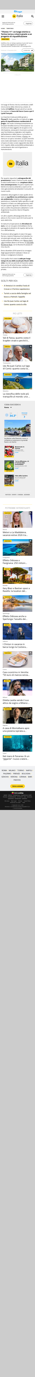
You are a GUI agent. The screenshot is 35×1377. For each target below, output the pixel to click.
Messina (5, 391)
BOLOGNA (26, 773)
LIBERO (5, 795)
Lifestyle (7, 346)
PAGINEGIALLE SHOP (26, 795)
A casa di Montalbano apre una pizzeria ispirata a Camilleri (16, 731)
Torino (14, 39)
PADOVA (17, 780)
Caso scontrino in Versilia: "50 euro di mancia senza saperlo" (16, 675)
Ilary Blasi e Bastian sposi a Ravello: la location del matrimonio (16, 591)
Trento (5, 335)
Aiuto (23, 802)
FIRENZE (16, 773)
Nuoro (5, 529)
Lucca (5, 669)
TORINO (20, 770)
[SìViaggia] (18, 11)
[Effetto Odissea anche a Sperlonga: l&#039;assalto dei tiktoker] (17, 603)
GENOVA (5, 777)
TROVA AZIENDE (17, 786)
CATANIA (22, 777)
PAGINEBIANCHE (12, 796)
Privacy (20, 801)
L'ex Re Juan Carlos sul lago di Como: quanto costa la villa (16, 368)
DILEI (25, 796)
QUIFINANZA (11, 798)
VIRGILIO (10, 795)
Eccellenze (8, 318)
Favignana (6, 557)
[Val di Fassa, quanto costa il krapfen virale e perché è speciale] (17, 325)
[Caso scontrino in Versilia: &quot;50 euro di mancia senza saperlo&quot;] (17, 659)
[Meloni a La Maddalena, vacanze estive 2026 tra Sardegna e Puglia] (17, 519)
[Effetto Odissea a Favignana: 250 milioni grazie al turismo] (17, 547)
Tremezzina (7, 363)
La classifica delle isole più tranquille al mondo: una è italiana (16, 396)
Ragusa (5, 725)
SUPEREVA (24, 798)
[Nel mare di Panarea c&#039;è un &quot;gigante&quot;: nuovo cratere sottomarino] (17, 743)
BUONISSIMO (18, 798)
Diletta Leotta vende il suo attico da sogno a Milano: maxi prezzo (16, 703)
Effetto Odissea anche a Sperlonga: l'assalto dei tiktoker (14, 619)
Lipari (5, 753)
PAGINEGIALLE (16, 795)
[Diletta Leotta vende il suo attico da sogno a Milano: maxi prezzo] (17, 687)
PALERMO (7, 773)
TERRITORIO (10, 28)
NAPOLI (29, 770)
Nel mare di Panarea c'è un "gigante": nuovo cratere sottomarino (16, 759)
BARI (30, 777)
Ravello (5, 585)
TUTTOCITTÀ (20, 796)
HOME (3, 28)
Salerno (5, 641)
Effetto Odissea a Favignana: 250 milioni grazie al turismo (14, 563)
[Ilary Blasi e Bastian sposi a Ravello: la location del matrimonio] (17, 575)
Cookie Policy (27, 801)
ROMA (4, 770)
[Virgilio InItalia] (17, 16)
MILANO (12, 770)
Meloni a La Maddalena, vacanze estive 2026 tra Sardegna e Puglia (14, 535)
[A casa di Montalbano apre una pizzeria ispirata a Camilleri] (17, 715)
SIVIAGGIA (29, 796)
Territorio (5, 39)
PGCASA (5, 796)
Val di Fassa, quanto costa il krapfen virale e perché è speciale (16, 340)
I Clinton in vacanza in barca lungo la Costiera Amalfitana (14, 647)
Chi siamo (7, 801)
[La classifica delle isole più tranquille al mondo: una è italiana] (17, 381)
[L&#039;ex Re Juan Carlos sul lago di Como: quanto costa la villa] (17, 353)
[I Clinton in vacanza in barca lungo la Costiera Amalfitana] (17, 631)
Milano (5, 697)
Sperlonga (6, 613)
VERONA (13, 777)
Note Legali (14, 801)
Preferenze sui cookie (15, 802)
